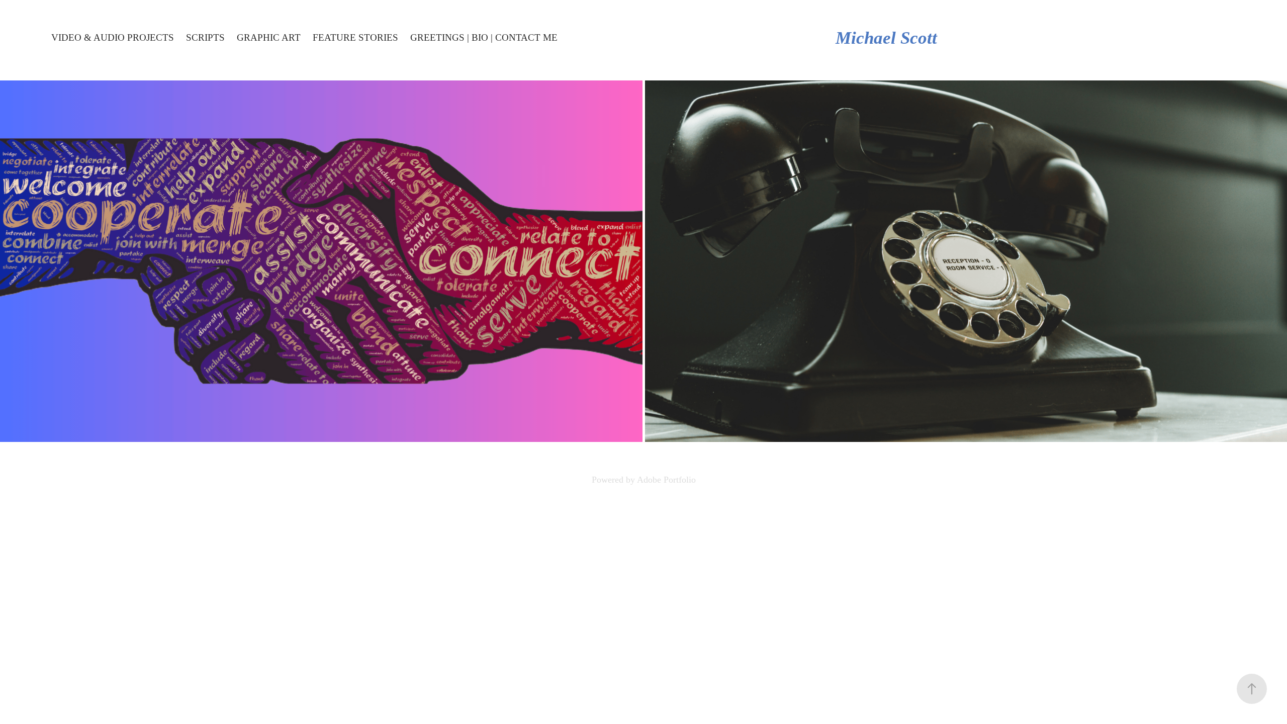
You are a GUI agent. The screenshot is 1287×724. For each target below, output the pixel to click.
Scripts (205, 37)
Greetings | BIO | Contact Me (484, 37)
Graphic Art (269, 37)
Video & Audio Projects (112, 37)
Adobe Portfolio (666, 480)
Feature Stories (355, 37)
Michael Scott (886, 38)
